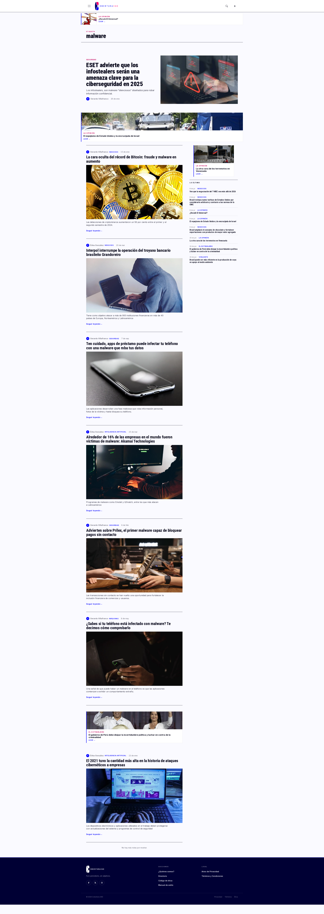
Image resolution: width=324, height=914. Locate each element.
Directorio (162, 876)
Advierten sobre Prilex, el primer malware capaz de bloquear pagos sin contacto (134, 532)
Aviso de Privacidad (210, 871)
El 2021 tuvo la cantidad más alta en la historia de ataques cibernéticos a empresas (132, 762)
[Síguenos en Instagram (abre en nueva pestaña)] (101, 882)
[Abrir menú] (89, 6)
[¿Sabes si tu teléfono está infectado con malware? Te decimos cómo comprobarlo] (134, 659)
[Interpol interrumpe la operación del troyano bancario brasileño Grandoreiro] (134, 285)
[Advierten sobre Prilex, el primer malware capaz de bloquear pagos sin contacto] (134, 565)
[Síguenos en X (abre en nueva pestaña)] (95, 882)
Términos (228, 897)
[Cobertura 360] (106, 6)
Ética (236, 897)
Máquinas (114, 619)
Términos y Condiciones (212, 876)
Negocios (113, 152)
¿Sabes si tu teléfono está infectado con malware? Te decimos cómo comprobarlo (128, 625)
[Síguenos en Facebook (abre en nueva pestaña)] (88, 882)
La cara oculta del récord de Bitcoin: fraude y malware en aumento (131, 159)
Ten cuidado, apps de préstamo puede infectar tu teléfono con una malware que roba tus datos (132, 345)
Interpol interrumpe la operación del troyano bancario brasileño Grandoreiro (128, 252)
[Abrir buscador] (227, 6)
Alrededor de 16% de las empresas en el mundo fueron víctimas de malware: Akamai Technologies (129, 439)
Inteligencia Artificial (115, 432)
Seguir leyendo (94, 231)
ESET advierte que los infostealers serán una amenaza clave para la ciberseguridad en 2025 (114, 74)
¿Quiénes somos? (166, 871)
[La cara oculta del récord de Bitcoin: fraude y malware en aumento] (134, 192)
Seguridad (91, 59)
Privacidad (218, 897)
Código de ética (165, 881)
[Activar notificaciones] (235, 6)
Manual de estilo (165, 885)
